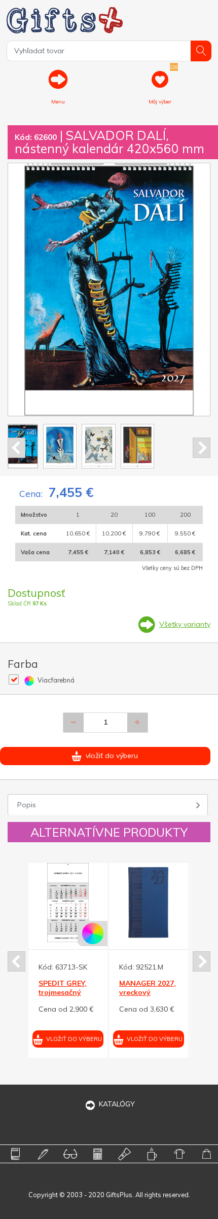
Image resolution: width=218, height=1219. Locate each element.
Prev (16, 448)
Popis (26, 804)
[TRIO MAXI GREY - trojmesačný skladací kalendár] (127, 902)
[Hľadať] (201, 51)
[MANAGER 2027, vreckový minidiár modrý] (46, 902)
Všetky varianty (184, 624)
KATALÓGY (117, 1103)
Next (201, 448)
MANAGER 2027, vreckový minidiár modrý (45, 992)
